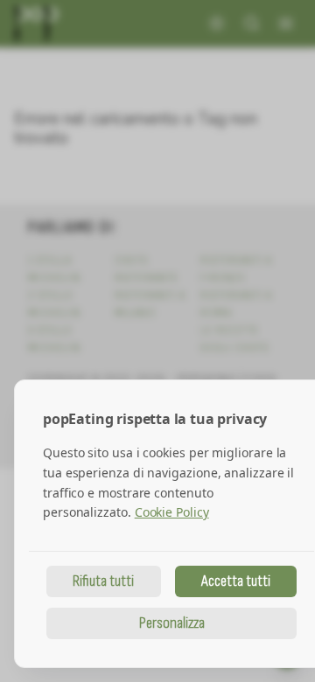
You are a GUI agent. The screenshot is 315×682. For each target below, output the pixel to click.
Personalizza (172, 623)
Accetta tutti (235, 581)
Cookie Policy (172, 512)
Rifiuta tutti (103, 581)
